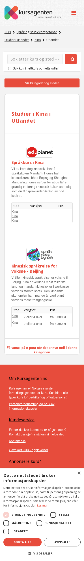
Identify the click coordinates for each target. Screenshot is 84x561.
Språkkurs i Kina (27, 162)
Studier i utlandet (16, 40)
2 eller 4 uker (33, 317)
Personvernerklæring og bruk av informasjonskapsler (31, 406)
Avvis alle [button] (62, 542)
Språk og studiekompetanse (37, 32)
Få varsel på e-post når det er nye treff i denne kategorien (42, 349)
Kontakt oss (17, 441)
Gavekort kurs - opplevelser (28, 450)
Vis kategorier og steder (42, 83)
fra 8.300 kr (58, 317)
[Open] (73, 13)
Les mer (42, 505)
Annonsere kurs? (25, 461)
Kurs (7, 32)
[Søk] (71, 59)
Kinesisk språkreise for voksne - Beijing (34, 268)
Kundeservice (21, 419)
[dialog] (42, 514)
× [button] (79, 473)
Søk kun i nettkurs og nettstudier (35, 68)
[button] (42, 553)
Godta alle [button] (23, 542)
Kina (37, 40)
